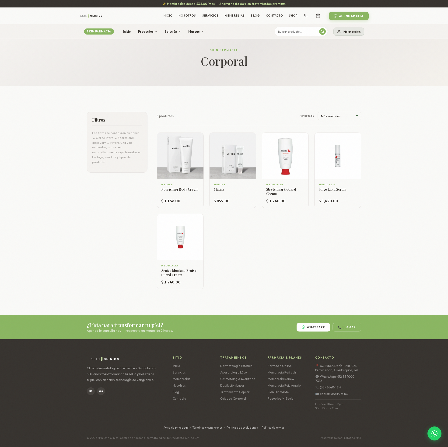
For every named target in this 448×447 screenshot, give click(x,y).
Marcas (194, 31)
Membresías (235, 15)
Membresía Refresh (282, 372)
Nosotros (187, 15)
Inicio (168, 15)
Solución (171, 31)
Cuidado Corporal (233, 398)
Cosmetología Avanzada (237, 379)
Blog (255, 15)
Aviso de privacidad (176, 427)
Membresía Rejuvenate (284, 385)
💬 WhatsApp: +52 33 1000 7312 (334, 378)
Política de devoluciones (242, 427)
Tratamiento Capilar (235, 392)
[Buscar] (322, 31)
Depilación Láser (232, 385)
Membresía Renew (281, 379)
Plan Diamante (278, 392)
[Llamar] (305, 15)
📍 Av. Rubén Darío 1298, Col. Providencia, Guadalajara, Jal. (336, 368)
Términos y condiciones (207, 427)
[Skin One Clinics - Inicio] (91, 16)
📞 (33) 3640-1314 (328, 387)
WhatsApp (316, 327)
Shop (293, 15)
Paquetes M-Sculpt (281, 398)
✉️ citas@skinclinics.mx (331, 394)
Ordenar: (307, 116)
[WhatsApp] (434, 433)
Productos (146, 31)
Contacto (274, 15)
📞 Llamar (347, 327)
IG (90, 391)
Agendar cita (351, 16)
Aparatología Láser (234, 372)
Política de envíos (273, 427)
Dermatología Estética (236, 366)
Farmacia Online (280, 366)
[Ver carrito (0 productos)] (318, 16)
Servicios (210, 15)
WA (101, 391)
